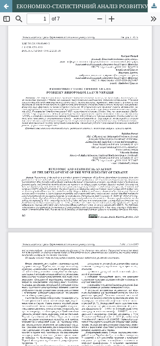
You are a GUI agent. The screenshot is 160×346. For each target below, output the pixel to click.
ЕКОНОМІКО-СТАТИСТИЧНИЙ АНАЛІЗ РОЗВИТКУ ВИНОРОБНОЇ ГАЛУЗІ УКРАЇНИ (88, 6)
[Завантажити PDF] (154, 6)
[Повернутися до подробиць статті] (6, 6)
